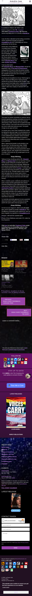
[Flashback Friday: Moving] (8, 278)
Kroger (19, 168)
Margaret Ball (20, 66)
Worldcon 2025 (5, 470)
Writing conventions (19, 292)
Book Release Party (6, 476)
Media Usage (5, 447)
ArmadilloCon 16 (6, 42)
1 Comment (21, 30)
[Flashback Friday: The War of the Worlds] (21, 263)
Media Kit (4, 449)
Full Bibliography (7, 461)
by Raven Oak (9, 577)
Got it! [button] (16, 592)
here (6, 225)
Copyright (4, 463)
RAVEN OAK (16, 1)
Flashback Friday (21, 225)
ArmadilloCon (6, 291)
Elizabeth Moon (9, 60)
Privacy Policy (17, 542)
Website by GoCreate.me (8, 580)
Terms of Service (25, 542)
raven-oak (11, 292)
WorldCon (26, 33)
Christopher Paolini (7, 188)
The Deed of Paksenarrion (19, 68)
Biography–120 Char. (8, 454)
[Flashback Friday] (8, 263)
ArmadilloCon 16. (25, 213)
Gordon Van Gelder (10, 62)
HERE (7, 373)
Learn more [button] (5, 587)
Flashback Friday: (14, 31)
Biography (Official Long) (9, 459)
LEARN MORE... (16, 429)
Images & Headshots (8, 452)
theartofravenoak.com (21, 558)
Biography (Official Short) (9, 456)
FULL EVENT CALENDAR (9, 488)
